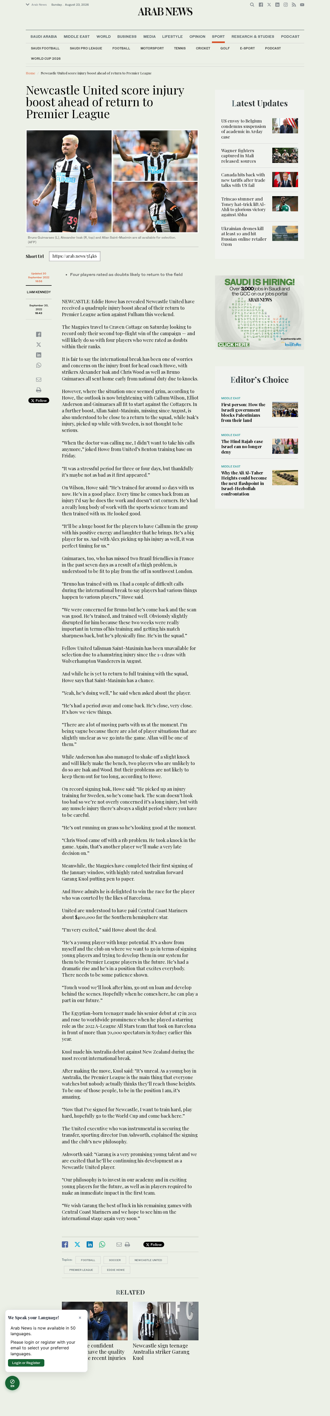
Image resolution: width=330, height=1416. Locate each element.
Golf (225, 48)
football (88, 1260)
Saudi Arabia (43, 36)
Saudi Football (45, 48)
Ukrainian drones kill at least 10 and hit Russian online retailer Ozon (244, 236)
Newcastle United (148, 1260)
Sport (218, 36)
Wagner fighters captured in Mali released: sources (238, 155)
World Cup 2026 (46, 58)
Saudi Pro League (86, 48)
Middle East (77, 36)
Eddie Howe (116, 1269)
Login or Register (26, 1363)
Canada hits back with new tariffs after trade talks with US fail (243, 180)
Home (30, 73)
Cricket (203, 48)
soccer (115, 1260)
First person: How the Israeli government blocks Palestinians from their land (243, 412)
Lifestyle (172, 36)
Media (149, 36)
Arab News (39, 4)
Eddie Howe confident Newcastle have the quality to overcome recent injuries (94, 1351)
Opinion (197, 36)
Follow (41, 400)
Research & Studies (253, 36)
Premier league (81, 1269)
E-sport (247, 48)
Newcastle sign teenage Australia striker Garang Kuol (161, 1351)
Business (127, 36)
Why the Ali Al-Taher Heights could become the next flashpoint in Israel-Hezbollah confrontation (244, 483)
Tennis (180, 48)
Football (121, 48)
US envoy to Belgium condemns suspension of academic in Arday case (243, 128)
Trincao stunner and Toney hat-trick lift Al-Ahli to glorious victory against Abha (243, 206)
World (103, 36)
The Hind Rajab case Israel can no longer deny (242, 446)
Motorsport (152, 48)
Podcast (273, 48)
